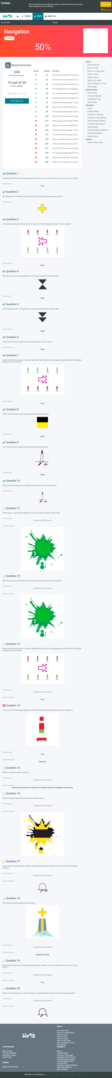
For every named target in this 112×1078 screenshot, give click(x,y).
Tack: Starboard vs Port (66, 1043)
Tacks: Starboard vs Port (96, 83)
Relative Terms (93, 77)
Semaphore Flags (94, 99)
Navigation (44, 22)
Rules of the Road (94, 80)
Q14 (46, 135)
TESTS (39, 16)
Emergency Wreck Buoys (96, 118)
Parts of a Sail (92, 68)
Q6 (47, 98)
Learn (26, 22)
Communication (91, 90)
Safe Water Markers (95, 133)
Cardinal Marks (93, 111)
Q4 (47, 89)
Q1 (47, 75)
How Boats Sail (93, 65)
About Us (51, 1074)
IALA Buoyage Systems (96, 121)
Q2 (47, 80)
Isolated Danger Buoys (96, 124)
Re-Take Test (17, 101)
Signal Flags (92, 102)
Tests (34, 22)
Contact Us (63, 1074)
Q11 (46, 121)
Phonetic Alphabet (94, 96)
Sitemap (84, 1074)
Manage (107, 10)
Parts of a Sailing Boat (95, 71)
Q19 (46, 157)
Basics (88, 62)
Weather (89, 139)
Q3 (47, 84)
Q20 (46, 162)
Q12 (46, 125)
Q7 (47, 103)
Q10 (46, 116)
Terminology (92, 87)
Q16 (46, 144)
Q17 (46, 148)
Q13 (46, 130)
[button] (7, 19)
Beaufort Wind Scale (95, 142)
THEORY (27, 16)
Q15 (46, 139)
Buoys (89, 108)
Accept (107, 4)
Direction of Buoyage (95, 114)
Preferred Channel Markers (97, 130)
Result (55, 22)
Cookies (74, 1074)
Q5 (47, 93)
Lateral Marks (92, 127)
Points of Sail (92, 74)
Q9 (47, 112)
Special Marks (92, 136)
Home (17, 22)
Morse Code (92, 93)
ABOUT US (52, 16)
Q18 (46, 153)
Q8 (47, 107)
